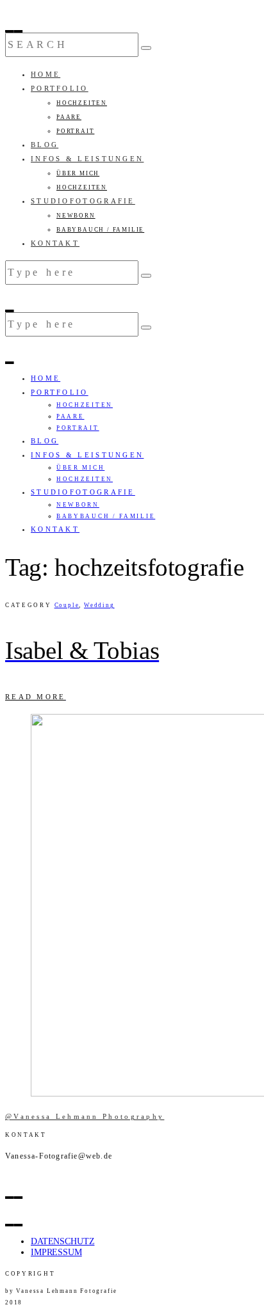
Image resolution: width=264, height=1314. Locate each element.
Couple (66, 605)
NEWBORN (75, 215)
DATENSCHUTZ (62, 1241)
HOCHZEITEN (81, 103)
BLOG (44, 144)
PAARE (68, 117)
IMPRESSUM (56, 1252)
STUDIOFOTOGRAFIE (83, 201)
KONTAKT (55, 243)
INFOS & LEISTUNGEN (87, 158)
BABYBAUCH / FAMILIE (100, 229)
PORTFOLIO (59, 88)
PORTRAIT (75, 131)
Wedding (99, 605)
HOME (45, 74)
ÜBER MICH (77, 173)
